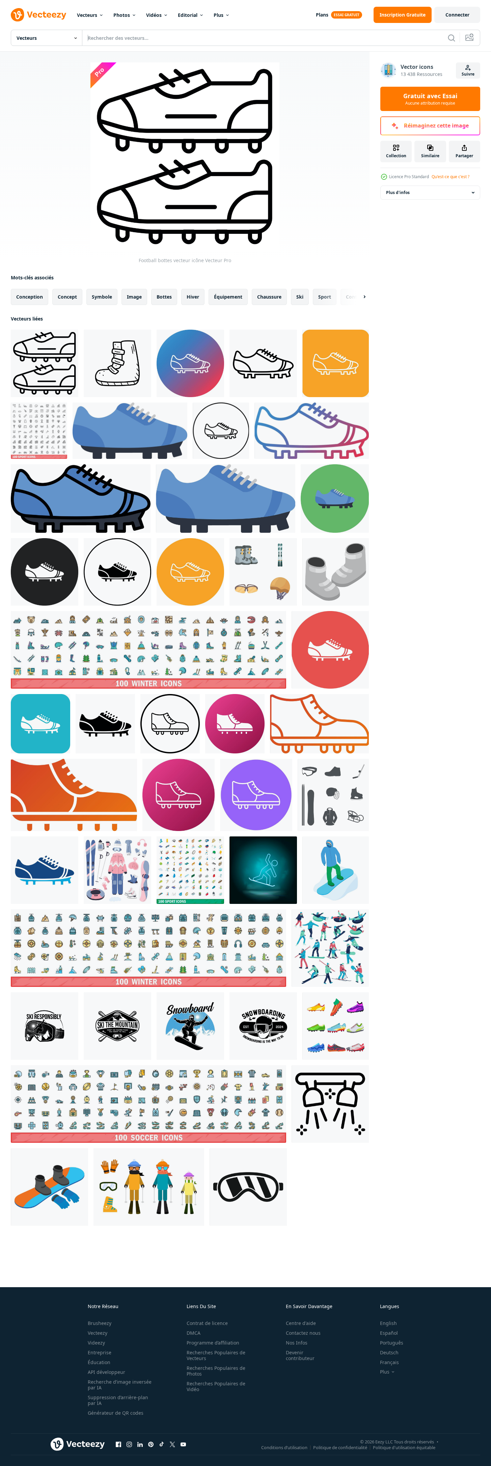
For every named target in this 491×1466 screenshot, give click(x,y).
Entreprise (99, 1352)
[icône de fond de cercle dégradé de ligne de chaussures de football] (190, 363)
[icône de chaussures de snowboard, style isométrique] (335, 572)
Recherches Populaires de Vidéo (216, 1386)
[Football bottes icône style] (235, 723)
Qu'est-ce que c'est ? (450, 176)
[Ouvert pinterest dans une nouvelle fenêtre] (151, 1444)
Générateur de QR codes (115, 1413)
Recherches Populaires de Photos (216, 1371)
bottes (164, 297)
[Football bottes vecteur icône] (44, 363)
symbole (102, 297)
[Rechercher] (451, 38)
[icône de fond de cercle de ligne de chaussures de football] (190, 572)
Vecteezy (97, 1333)
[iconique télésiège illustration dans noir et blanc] (330, 1104)
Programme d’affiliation (213, 1342)
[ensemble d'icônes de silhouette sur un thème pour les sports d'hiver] (333, 795)
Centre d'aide (301, 1323)
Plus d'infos (398, 192)
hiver (193, 297)
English (388, 1323)
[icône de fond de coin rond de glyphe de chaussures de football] (40, 723)
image (134, 297)
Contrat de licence (207, 1323)
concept (67, 297)
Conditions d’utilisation (284, 1447)
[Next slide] (359, 297)
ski (299, 297)
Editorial (187, 15)
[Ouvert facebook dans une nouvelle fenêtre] (118, 1444)
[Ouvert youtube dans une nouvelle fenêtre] (183, 1444)
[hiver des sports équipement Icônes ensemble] (263, 572)
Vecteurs (87, 15)
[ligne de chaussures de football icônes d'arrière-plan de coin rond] (335, 363)
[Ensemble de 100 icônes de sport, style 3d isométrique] (190, 870)
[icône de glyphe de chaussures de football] (105, 723)
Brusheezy (99, 1323)
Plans (322, 14)
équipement (228, 297)
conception (29, 297)
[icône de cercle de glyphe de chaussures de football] (330, 650)
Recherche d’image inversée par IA (120, 1385)
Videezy (96, 1342)
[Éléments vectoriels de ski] (148, 1187)
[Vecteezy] (38, 15)
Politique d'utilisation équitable (404, 1447)
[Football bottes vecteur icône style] (170, 723)
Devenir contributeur (300, 1355)
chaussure (269, 297)
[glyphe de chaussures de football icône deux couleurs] (44, 870)
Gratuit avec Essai (430, 99)
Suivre (468, 74)
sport (324, 297)
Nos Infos (296, 1342)
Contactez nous (303, 1333)
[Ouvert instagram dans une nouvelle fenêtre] (129, 1444)
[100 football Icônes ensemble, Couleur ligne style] (148, 1104)
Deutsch (389, 1352)
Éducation (99, 1362)
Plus (218, 15)
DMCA (193, 1333)
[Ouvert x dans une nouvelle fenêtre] (172, 1444)
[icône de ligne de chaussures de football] (263, 363)
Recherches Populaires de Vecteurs (216, 1355)
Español (389, 1333)
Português (391, 1342)
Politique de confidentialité (340, 1447)
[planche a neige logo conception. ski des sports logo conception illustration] (44, 1026)
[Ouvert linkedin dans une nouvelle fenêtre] (140, 1444)
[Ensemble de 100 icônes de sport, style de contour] (39, 431)
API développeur (106, 1372)
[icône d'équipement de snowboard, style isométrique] (49, 1187)
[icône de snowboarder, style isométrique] (335, 870)
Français (389, 1362)
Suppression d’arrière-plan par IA (118, 1400)
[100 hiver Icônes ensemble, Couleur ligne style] (148, 650)
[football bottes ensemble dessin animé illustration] (335, 1026)
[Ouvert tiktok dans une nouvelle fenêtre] (161, 1444)
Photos (121, 15)
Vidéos (154, 15)
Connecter (457, 14)
